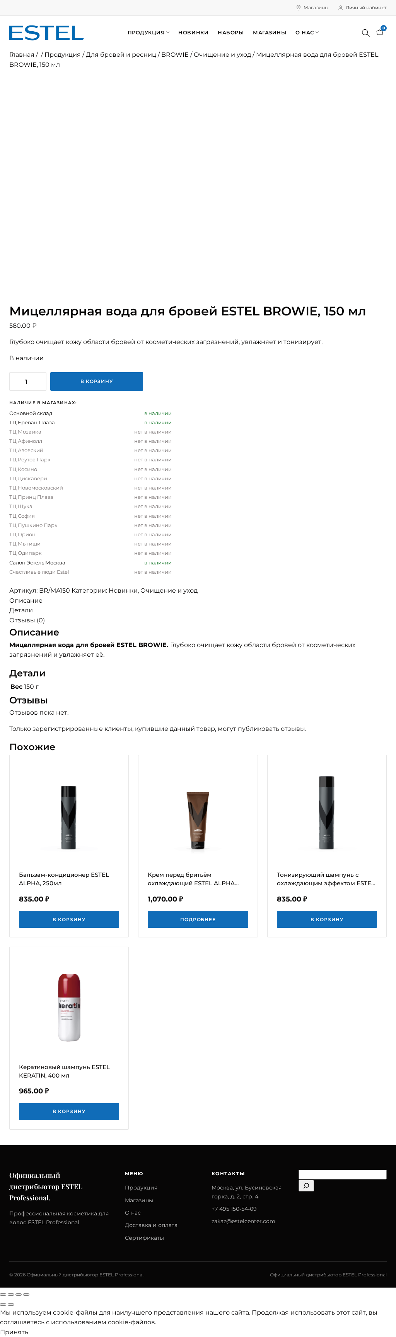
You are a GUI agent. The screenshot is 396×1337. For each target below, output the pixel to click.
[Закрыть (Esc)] (26, 1294)
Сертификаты (144, 1237)
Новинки (193, 32)
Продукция (146, 32)
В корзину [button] (69, 919)
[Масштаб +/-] (3, 1294)
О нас (304, 32)
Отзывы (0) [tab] (27, 620)
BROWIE (175, 54)
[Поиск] (366, 33)
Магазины (316, 7)
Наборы (231, 32)
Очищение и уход (222, 54)
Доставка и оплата (151, 1225)
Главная (21, 54)
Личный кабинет (366, 7)
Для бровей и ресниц (121, 54)
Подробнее (198, 919)
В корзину (96, 381)
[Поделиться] (18, 1294)
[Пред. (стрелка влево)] (3, 1304)
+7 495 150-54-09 (234, 1208)
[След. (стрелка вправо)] (11, 1304)
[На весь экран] (11, 1294)
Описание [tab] (26, 600)
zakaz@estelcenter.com (243, 1221)
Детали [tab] (21, 610)
